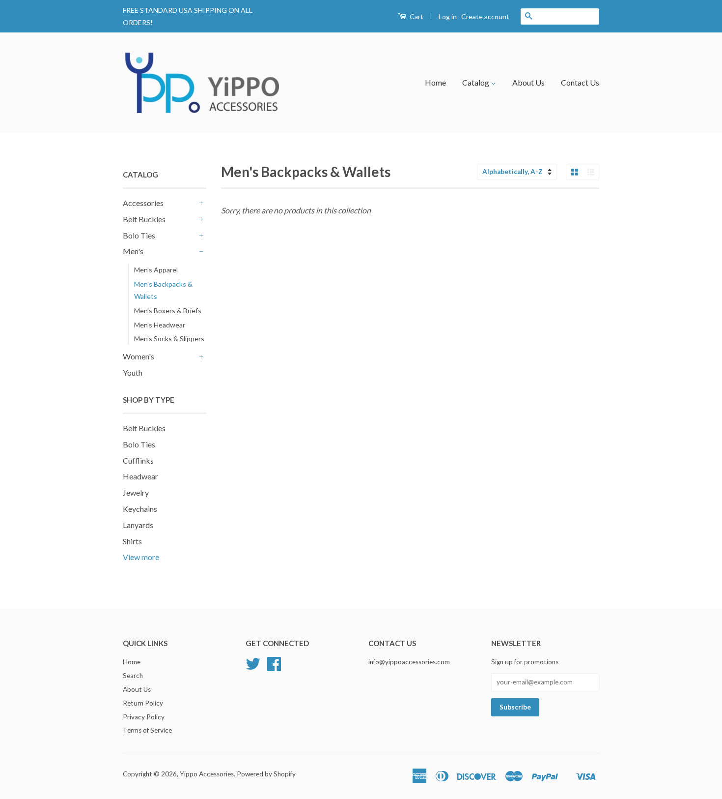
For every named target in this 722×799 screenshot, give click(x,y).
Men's (133, 251)
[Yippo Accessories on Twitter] (253, 667)
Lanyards (138, 525)
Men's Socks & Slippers (169, 338)
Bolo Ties (139, 235)
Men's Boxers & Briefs (167, 310)
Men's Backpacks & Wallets (163, 290)
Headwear (140, 476)
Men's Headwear (159, 325)
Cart (415, 16)
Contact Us (580, 82)
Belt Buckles (144, 219)
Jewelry (136, 492)
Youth (132, 372)
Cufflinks (138, 460)
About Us (528, 82)
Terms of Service (147, 730)
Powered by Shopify (266, 774)
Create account (485, 16)
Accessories (143, 202)
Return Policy (143, 703)
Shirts (132, 541)
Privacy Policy (144, 717)
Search (133, 676)
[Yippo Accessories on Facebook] (274, 667)
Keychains (140, 508)
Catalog (476, 82)
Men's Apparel (156, 270)
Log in (448, 16)
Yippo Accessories (207, 774)
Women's (138, 356)
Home (435, 82)
